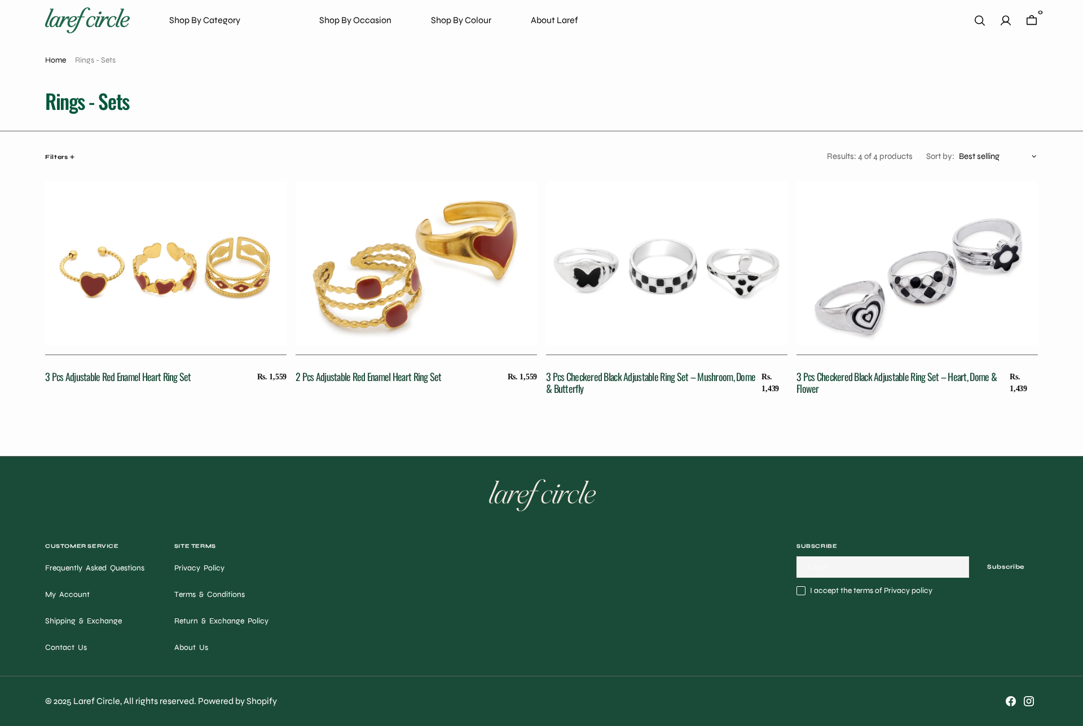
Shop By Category (204, 20)
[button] (1006, 20)
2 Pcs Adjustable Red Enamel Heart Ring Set (369, 376)
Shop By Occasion (355, 20)
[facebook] (1011, 701)
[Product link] (166, 261)
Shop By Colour (461, 20)
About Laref (554, 20)
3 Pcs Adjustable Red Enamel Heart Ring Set (118, 376)
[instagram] (1029, 701)
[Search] (980, 21)
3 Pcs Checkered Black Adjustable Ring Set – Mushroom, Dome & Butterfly (650, 382)
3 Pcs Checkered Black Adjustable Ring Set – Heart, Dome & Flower (896, 382)
